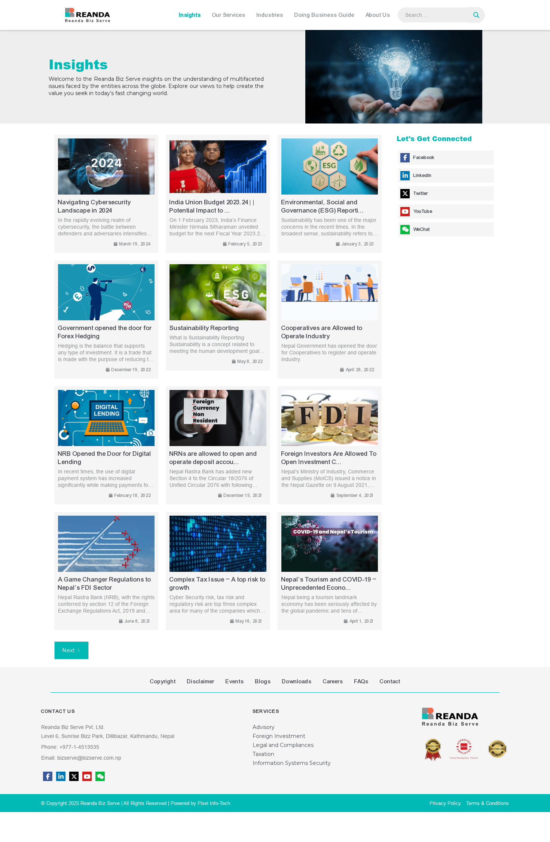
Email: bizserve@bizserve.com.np (81, 758)
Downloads (297, 681)
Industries (270, 15)
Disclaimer (200, 681)
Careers (333, 681)
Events (235, 681)
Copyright (163, 681)
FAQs (361, 681)
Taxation (263, 754)
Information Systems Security (292, 763)
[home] (87, 15)
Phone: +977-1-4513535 (70, 747)
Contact (390, 681)
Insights (190, 15)
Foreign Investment (279, 736)
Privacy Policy (445, 803)
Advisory (264, 727)
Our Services (228, 15)
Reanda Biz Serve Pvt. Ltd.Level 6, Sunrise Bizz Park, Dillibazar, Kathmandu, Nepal (107, 731)
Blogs (263, 681)
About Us (378, 15)
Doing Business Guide (324, 15)
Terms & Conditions (487, 803)
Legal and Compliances (283, 745)
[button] (191, 15)
